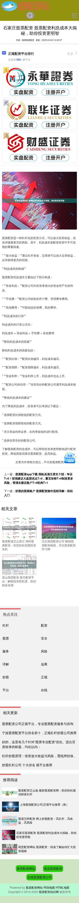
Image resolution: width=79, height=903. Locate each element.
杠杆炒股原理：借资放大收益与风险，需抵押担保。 (39, 755)
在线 (44, 690)
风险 (44, 651)
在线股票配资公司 (39, 877)
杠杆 (5, 625)
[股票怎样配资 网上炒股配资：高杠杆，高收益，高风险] (9, 821)
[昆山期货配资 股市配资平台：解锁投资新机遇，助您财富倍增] (19, 564)
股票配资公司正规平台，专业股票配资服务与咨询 (37, 723)
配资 (44, 625)
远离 (44, 664)
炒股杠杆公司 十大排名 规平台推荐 (27, 765)
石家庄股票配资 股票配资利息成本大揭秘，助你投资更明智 (46, 835)
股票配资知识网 (49, 892)
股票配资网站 (26, 868)
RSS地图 (49, 887)
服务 (5, 651)
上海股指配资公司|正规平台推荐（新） (44, 804)
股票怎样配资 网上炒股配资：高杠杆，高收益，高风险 (45, 821)
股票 (5, 638)
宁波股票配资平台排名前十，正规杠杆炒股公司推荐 (39, 732)
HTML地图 (62, 887)
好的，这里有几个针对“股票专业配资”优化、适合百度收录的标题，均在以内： (38, 744)
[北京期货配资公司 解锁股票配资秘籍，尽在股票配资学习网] (59, 528)
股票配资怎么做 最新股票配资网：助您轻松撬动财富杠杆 (47, 792)
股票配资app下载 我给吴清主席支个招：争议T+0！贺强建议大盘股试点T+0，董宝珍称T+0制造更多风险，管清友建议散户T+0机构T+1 (38, 478)
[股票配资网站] (25, 6)
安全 (44, 638)
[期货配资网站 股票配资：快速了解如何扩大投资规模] (9, 849)
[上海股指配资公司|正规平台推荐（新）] (10, 807)
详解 (5, 664)
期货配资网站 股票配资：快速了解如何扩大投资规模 (47, 849)
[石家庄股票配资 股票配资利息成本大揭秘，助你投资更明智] (8, 835)
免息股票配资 (53, 868)
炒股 (5, 677)
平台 (5, 690)
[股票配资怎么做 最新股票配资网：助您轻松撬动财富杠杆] (9, 792)
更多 (70, 53)
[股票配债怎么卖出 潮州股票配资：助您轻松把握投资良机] (19, 528)
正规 (44, 677)
